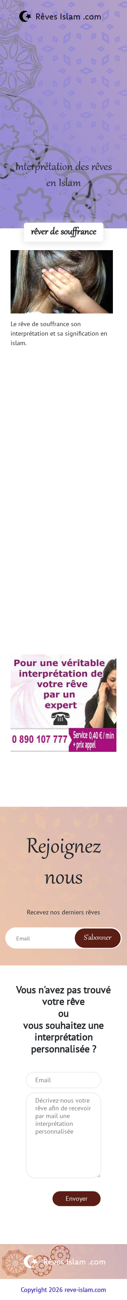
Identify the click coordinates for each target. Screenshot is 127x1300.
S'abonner (97, 938)
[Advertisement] (63, 96)
